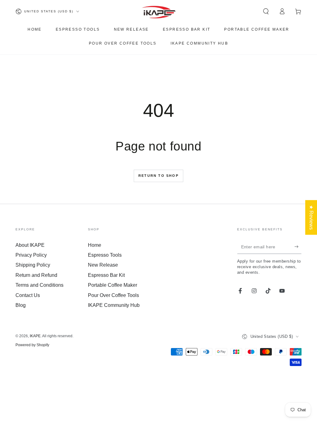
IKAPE (35, 336)
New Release (103, 265)
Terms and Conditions (39, 285)
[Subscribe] (298, 247)
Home (94, 245)
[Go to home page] (158, 11)
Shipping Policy (32, 265)
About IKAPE (30, 245)
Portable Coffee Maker (112, 285)
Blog (20, 305)
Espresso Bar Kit (106, 275)
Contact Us (27, 295)
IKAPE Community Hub (114, 305)
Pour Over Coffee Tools (113, 295)
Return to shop (158, 175)
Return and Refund (36, 275)
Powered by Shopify (32, 345)
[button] (266, 11)
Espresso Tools (105, 255)
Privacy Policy (31, 255)
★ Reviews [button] (311, 217)
